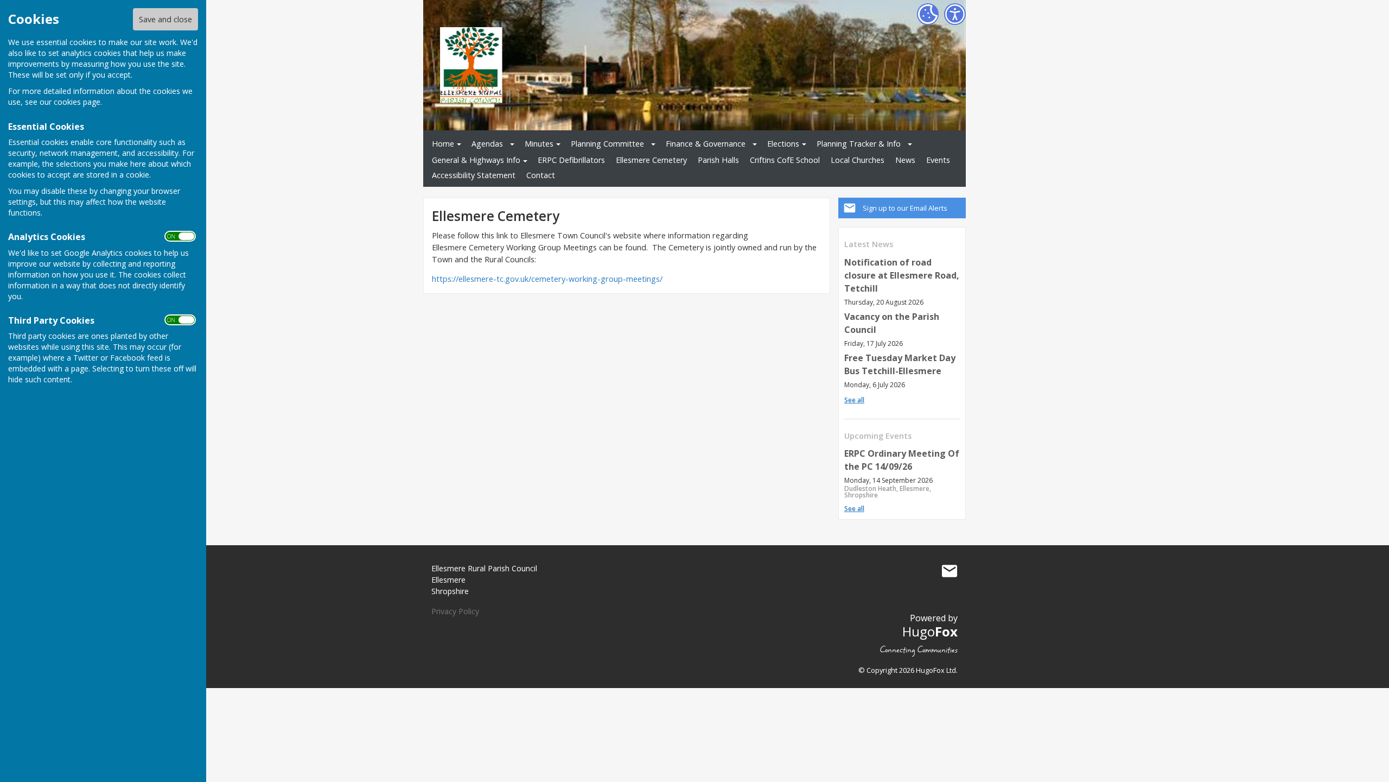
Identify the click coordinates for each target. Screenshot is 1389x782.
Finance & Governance (706, 143)
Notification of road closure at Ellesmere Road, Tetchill (901, 275)
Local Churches (857, 160)
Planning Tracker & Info (859, 143)
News (905, 160)
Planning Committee (607, 143)
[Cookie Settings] (928, 14)
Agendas (487, 143)
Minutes (539, 143)
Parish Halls (718, 160)
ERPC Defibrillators (571, 160)
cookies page (77, 102)
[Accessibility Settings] (955, 14)
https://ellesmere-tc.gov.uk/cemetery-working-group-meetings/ (547, 279)
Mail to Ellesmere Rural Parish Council (949, 571)
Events (938, 160)
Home (443, 143)
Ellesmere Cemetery (651, 160)
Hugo (930, 631)
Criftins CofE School (785, 160)
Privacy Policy (455, 611)
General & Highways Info (476, 160)
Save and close (165, 19)
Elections (783, 143)
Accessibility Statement (473, 175)
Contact (540, 175)
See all (854, 400)
